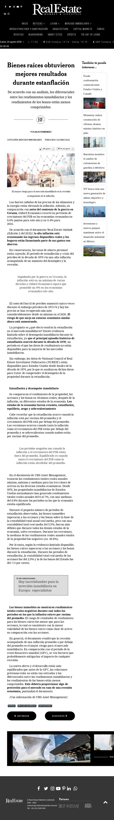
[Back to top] (105, 802)
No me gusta (65, 149)
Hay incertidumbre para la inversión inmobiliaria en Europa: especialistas (38, 586)
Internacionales (45, 706)
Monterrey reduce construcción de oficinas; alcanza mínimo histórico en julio (94, 124)
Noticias (11, 706)
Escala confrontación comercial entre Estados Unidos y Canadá (92, 84)
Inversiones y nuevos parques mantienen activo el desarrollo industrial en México (93, 232)
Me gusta (46, 149)
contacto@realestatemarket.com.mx (42, 806)
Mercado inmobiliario (30, 140)
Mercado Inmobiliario (27, 706)
